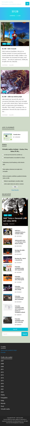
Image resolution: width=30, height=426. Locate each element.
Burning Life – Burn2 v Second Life (20, 259)
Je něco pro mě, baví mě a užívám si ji (13, 154)
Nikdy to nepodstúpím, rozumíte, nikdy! (13, 181)
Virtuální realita (5, 409)
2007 (2, 361)
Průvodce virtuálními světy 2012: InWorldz (19, 320)
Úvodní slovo (16, 134)
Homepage (12, 15)
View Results (15, 190)
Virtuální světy (7, 2)
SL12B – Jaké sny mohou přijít (12, 96)
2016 (6, 215)
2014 (2, 378)
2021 (2, 389)
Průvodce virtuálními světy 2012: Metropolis (19, 278)
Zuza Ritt (11, 65)
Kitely (2, 400)
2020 (9, 43)
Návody (3, 403)
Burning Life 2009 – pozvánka (20, 251)
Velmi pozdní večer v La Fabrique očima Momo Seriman (20, 242)
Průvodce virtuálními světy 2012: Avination (19, 298)
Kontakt (3, 352)
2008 (2, 363)
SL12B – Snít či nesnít (9, 48)
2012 (2, 372)
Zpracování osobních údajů (9, 350)
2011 (2, 369)
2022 (10, 215)
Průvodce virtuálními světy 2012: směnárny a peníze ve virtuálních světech (20, 309)
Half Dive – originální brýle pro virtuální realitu (20, 232)
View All (15, 329)
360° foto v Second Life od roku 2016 (15, 219)
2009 (2, 366)
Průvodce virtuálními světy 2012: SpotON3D (19, 268)
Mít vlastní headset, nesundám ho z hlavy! (14, 157)
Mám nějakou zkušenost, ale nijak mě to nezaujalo (12, 170)
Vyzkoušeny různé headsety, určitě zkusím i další (13, 163)
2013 (2, 375)
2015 (4, 43)
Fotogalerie (4, 397)
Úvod (2, 406)
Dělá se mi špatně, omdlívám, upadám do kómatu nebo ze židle (14, 177)
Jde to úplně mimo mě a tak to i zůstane (14, 184)
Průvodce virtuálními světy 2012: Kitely (19, 288)
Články (3, 395)
